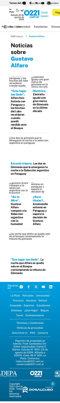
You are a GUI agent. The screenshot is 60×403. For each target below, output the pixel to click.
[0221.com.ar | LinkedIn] (49, 3)
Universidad (23, 26)
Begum (45, 310)
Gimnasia (16, 310)
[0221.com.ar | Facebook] (30, 3)
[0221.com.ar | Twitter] (36, 3)
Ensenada (15, 305)
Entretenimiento (35, 315)
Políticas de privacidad (30, 327)
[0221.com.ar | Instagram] (24, 3)
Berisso (43, 300)
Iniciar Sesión (44, 14)
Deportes (29, 305)
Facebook (28, 287)
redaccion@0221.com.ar (29, 361)
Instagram (21, 287)
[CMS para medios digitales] (38, 390)
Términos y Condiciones (30, 322)
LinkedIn (51, 287)
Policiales (7, 26)
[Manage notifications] (52, 383)
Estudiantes (41, 26)
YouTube (43, 287)
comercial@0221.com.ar (30, 364)
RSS (32, 332)
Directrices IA (20, 332)
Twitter (36, 287)
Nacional (31, 300)
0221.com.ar (17, 36)
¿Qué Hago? (31, 310)
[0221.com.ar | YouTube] (43, 3)
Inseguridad (52, 3)
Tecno (19, 315)
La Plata (15, 295)
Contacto (43, 332)
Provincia (18, 300)
